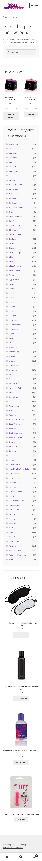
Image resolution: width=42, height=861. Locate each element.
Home (7, 17)
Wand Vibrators (15, 550)
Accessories (13, 144)
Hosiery (12, 356)
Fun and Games (15, 324)
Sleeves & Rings (15, 478)
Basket (32, 855)
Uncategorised (14, 519)
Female (12, 293)
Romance (12, 451)
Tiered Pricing (14, 505)
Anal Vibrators (14, 171)
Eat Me (11, 275)
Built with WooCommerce (13, 847)
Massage (12, 379)
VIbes (11, 532)
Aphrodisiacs (14, 176)
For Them (12, 315)
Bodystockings (14, 194)
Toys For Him (14, 514)
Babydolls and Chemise (18, 185)
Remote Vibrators (16, 442)
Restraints (13, 446)
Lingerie (12, 361)
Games (11, 338)
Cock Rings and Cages (17, 234)
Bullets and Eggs (15, 216)
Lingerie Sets (14, 365)
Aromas (12, 180)
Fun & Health (14, 320)
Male (10, 374)
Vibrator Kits (14, 541)
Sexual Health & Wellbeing (19, 469)
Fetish (11, 297)
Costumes (13, 243)
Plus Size (12, 415)
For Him (12, 311)
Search (21, 857)
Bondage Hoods (15, 203)
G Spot (11, 334)
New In (11, 392)
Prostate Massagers (17, 419)
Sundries (12, 496)
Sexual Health (14, 464)
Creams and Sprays (16, 252)
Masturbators (14, 383)
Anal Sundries (14, 162)
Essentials (13, 288)
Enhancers (13, 284)
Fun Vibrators (14, 329)
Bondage (12, 198)
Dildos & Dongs (15, 266)
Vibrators (12, 546)
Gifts (10, 343)
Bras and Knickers (16, 207)
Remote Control (15, 437)
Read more (31, 114)
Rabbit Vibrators (15, 424)
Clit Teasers (13, 230)
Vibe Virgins (13, 528)
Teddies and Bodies (16, 500)
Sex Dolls (12, 460)
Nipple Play (13, 397)
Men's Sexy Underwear (17, 388)
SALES (11, 455)
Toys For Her (14, 509)
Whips (11, 559)
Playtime (12, 410)
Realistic (12, 428)
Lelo (13, 537)
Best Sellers (13, 189)
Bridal (11, 212)
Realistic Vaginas (15, 433)
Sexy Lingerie (14, 473)
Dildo (11, 257)
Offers (11, 401)
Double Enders (14, 270)
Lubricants (13, 370)
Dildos (11, 261)
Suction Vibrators (16, 491)
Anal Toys (12, 167)
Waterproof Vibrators (17, 555)
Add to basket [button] (11, 115)
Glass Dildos (13, 347)
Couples (12, 248)
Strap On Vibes (14, 482)
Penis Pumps (14, 406)
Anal (10, 149)
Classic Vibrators (15, 225)
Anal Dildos (13, 158)
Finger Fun (13, 302)
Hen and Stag (14, 352)
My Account (7, 857)
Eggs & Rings (14, 279)
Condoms (12, 239)
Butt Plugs (13, 221)
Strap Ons (13, 487)
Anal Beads (13, 153)
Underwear (13, 523)
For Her (12, 306)
